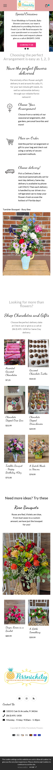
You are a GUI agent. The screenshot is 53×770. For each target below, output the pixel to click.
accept (33, 767)
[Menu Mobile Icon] (5, 5)
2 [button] (28, 49)
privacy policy (23, 767)
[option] (26, 26)
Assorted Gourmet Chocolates (11, 371)
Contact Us (26, 45)
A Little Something (11, 630)
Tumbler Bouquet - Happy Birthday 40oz (14, 469)
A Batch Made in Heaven (37, 467)
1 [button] (25, 49)
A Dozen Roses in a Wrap (38, 632)
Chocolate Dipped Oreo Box (14, 418)
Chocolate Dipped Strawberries (36, 420)
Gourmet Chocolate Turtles (38, 372)
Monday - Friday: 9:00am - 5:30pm (23, 719)
